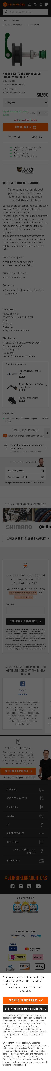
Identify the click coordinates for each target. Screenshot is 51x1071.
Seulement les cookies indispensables (25, 1009)
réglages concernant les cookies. (25, 989)
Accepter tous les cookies (23, 1000)
